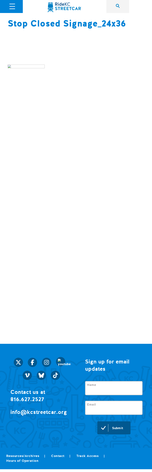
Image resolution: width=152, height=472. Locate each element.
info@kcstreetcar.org (38, 412)
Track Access (87, 456)
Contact (58, 456)
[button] (12, 6)
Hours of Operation (22, 460)
